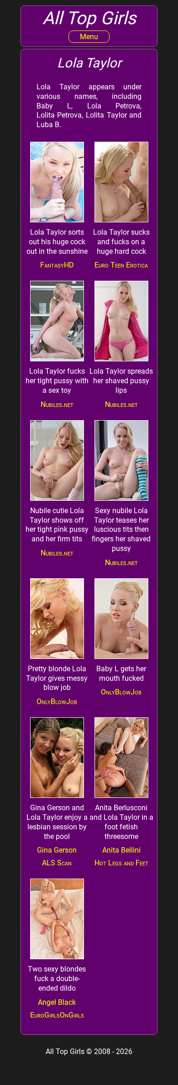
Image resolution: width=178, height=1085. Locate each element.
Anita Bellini (121, 850)
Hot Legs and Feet (121, 863)
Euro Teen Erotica (121, 265)
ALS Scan (57, 863)
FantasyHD (57, 265)
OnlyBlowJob (57, 701)
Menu (89, 36)
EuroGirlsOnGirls (57, 1015)
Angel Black (57, 1002)
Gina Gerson (57, 850)
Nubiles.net (57, 404)
